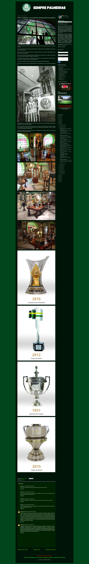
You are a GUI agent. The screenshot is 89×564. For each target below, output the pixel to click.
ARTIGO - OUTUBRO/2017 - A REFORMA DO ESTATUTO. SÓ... (65, 144)
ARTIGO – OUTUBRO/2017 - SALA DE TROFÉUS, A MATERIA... (65, 140)
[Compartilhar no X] (31, 478)
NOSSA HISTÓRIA (61, 78)
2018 (60, 122)
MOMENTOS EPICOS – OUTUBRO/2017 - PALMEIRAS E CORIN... (66, 131)
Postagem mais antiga (50, 549)
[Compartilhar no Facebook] (31, 478)
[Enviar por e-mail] (29, 478)
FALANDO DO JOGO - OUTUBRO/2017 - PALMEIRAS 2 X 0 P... (66, 142)
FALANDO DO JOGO (62, 73)
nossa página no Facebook (47, 557)
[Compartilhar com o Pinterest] (32, 478)
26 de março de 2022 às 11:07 (29, 524)
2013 (60, 179)
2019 (60, 121)
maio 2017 (61, 168)
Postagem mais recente (22, 549)
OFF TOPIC (60, 79)
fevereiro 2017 (62, 172)
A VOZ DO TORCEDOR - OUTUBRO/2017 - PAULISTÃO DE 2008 (65, 157)
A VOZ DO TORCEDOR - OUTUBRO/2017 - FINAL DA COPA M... (66, 160)
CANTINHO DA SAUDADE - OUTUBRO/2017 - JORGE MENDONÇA (64, 154)
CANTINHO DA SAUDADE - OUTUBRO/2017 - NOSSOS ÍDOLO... (65, 136)
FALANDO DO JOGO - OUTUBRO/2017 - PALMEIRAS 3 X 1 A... (66, 148)
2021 (60, 118)
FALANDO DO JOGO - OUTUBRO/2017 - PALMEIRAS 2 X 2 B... (66, 150)
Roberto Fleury (65, 15)
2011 (60, 181)
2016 (60, 175)
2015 (60, 176)
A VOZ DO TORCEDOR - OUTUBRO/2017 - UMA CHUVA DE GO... (65, 133)
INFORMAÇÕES (61, 74)
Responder (22, 495)
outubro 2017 (62, 127)
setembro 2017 (62, 163)
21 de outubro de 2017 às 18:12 (29, 486)
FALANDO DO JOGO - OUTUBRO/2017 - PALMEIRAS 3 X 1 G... (66, 138)
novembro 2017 (62, 126)
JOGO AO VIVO (61, 75)
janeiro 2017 (62, 173)
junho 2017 (61, 167)
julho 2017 (61, 166)
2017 (60, 123)
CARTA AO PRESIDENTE (62, 72)
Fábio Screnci (22, 511)
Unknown (22, 524)
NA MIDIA (60, 77)
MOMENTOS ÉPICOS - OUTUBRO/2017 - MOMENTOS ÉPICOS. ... (66, 146)
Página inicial (37, 549)
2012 (60, 180)
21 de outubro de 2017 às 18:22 (29, 504)
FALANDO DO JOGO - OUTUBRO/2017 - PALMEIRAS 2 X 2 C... (66, 129)
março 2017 (61, 171)
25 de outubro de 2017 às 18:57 (30, 511)
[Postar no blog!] (30, 478)
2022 (60, 117)
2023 (60, 116)
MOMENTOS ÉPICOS (62, 76)
